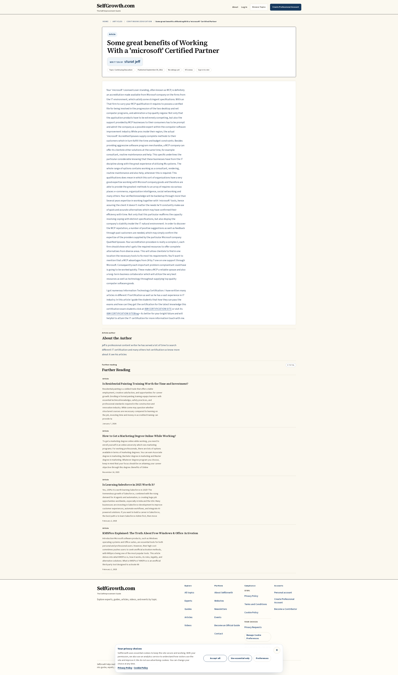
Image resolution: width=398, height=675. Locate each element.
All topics (189, 592)
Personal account (283, 592)
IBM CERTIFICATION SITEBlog (122, 313)
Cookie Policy (251, 612)
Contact (218, 633)
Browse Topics (259, 7)
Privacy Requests (253, 627)
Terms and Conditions (255, 604)
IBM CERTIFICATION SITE (158, 309)
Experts (188, 601)
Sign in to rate (203, 70)
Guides (188, 609)
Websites (219, 601)
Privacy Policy (251, 596)
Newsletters (220, 609)
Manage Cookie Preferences (253, 637)
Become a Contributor (285, 609)
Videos (188, 625)
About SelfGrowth (223, 592)
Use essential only (240, 658)
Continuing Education (139, 21)
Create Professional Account (284, 601)
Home (106, 21)
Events (217, 617)
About (235, 7)
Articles (117, 21)
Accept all (215, 658)
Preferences (262, 658)
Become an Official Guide (227, 625)
